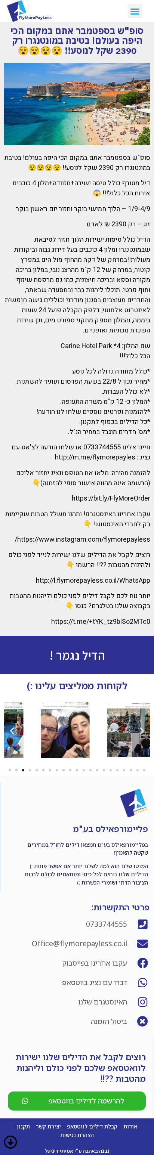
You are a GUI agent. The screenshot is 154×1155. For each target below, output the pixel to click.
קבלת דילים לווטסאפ (92, 1126)
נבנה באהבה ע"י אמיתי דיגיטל (77, 1150)
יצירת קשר (48, 1126)
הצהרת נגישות (77, 1135)
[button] (135, 11)
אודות (130, 1126)
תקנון (23, 1126)
